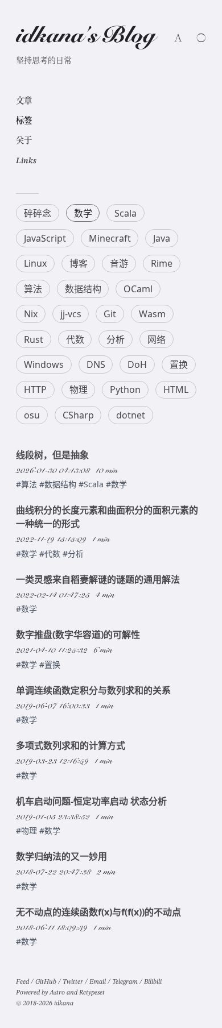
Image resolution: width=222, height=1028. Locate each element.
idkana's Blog (85, 34)
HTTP (35, 389)
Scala (125, 213)
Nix (31, 314)
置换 (179, 364)
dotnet (130, 415)
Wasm (152, 314)
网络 (156, 339)
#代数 (51, 553)
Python (125, 389)
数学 (83, 213)
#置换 (49, 664)
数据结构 (83, 289)
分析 (115, 339)
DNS (96, 364)
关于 (24, 140)
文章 (24, 100)
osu (32, 415)
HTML (175, 389)
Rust (33, 339)
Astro (57, 991)
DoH (137, 364)
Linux (35, 263)
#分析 (73, 553)
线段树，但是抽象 (52, 455)
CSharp (78, 415)
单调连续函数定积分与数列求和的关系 (93, 690)
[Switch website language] (178, 38)
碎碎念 (37, 213)
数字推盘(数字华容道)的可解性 (78, 634)
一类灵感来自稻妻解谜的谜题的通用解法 (98, 579)
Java (161, 238)
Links (26, 159)
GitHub (46, 980)
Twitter (74, 980)
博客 (78, 263)
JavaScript (45, 238)
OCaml (138, 289)
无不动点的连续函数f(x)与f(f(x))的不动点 (98, 912)
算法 (33, 289)
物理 (78, 389)
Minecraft (110, 238)
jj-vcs (70, 314)
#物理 (27, 830)
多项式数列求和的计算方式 (70, 745)
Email (98, 980)
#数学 (116, 484)
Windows (44, 364)
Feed (23, 980)
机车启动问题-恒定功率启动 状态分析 (91, 801)
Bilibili (153, 980)
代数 (75, 339)
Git (110, 314)
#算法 (27, 484)
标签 (24, 120)
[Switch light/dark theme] (201, 38)
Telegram (125, 980)
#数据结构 (59, 484)
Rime (161, 263)
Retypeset (92, 991)
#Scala (92, 484)
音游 (119, 263)
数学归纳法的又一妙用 (61, 856)
